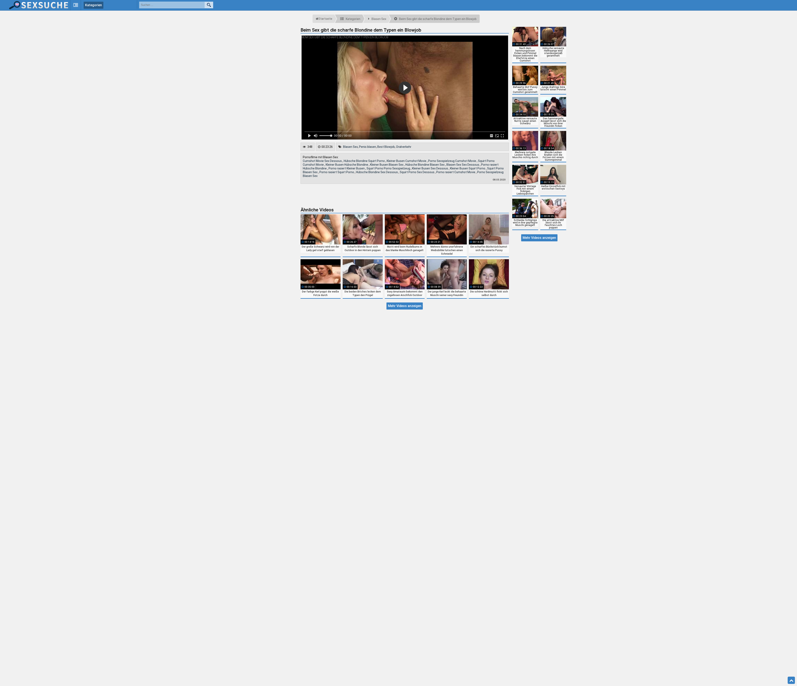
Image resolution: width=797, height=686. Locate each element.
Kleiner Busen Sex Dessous (430, 168)
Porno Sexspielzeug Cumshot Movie (452, 161)
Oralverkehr (403, 146)
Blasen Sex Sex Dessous (463, 164)
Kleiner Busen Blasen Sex (387, 164)
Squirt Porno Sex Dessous (417, 172)
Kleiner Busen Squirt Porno (468, 168)
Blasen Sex (350, 146)
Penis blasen (367, 146)
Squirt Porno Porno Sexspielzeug (389, 168)
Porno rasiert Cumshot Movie (456, 172)
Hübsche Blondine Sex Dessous (377, 172)
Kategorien (93, 5)
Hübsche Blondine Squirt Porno (364, 161)
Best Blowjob (386, 146)
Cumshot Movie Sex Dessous (322, 161)
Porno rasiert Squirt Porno (337, 172)
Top (791, 680)
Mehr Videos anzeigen (404, 306)
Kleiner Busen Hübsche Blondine (347, 164)
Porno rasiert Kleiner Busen (347, 168)
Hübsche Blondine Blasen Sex (425, 164)
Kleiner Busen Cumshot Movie (407, 161)
